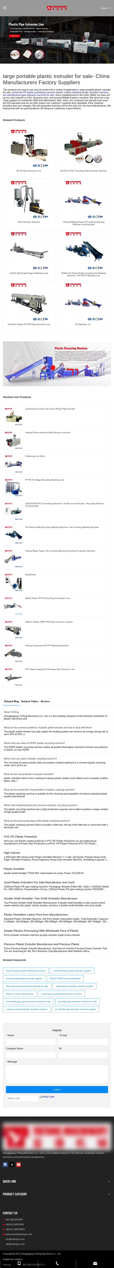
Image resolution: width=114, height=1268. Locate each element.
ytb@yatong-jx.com (15, 1244)
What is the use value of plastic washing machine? (30, 758)
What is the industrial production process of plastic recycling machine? (40, 805)
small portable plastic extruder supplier (24, 978)
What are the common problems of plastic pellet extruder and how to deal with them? (48, 727)
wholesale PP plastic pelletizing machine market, (38, 92)
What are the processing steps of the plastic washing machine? (37, 821)
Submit (57, 1089)
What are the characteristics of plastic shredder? (29, 774)
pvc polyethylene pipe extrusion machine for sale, (29, 95)
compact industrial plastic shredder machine (26, 1009)
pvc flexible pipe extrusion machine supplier (75, 1009)
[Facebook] (5, 1164)
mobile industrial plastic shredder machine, (86, 92)
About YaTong (11, 712)
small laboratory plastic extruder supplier (72, 971)
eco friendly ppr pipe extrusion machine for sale (28, 1001)
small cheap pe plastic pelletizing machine (25, 971)
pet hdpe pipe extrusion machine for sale (77, 1001)
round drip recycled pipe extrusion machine (61, 994)
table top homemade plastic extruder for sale (27, 986)
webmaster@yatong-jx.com (18, 1234)
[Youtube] (18, 1164)
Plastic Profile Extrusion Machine (65, 978)
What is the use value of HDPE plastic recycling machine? (34, 743)
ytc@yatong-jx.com (15, 1239)
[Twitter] (12, 1164)
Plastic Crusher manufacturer (20, 994)
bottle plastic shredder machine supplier (74, 986)
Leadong (18, 1259)
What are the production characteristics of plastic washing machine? (39, 789)
